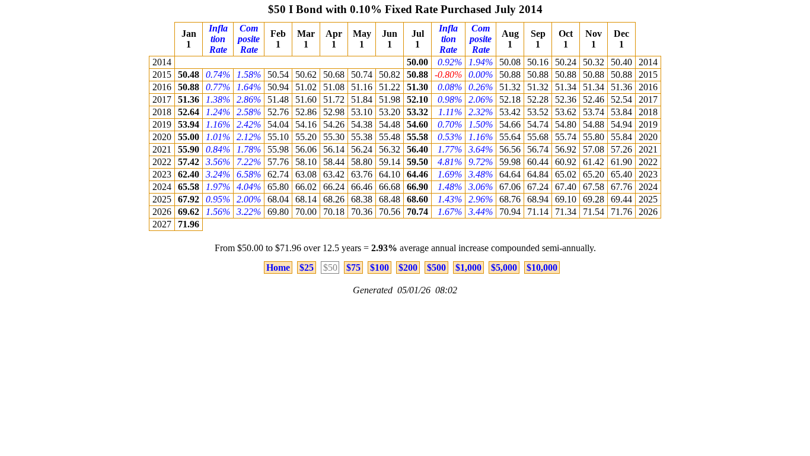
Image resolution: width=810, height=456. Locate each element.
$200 (407, 267)
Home (278, 267)
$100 (379, 267)
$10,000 (542, 267)
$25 (306, 267)
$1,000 (468, 267)
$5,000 (504, 267)
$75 (353, 267)
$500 (436, 267)
